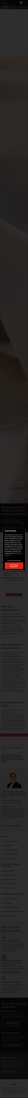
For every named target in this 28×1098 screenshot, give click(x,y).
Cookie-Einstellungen (14, 560)
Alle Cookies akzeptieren (14, 565)
